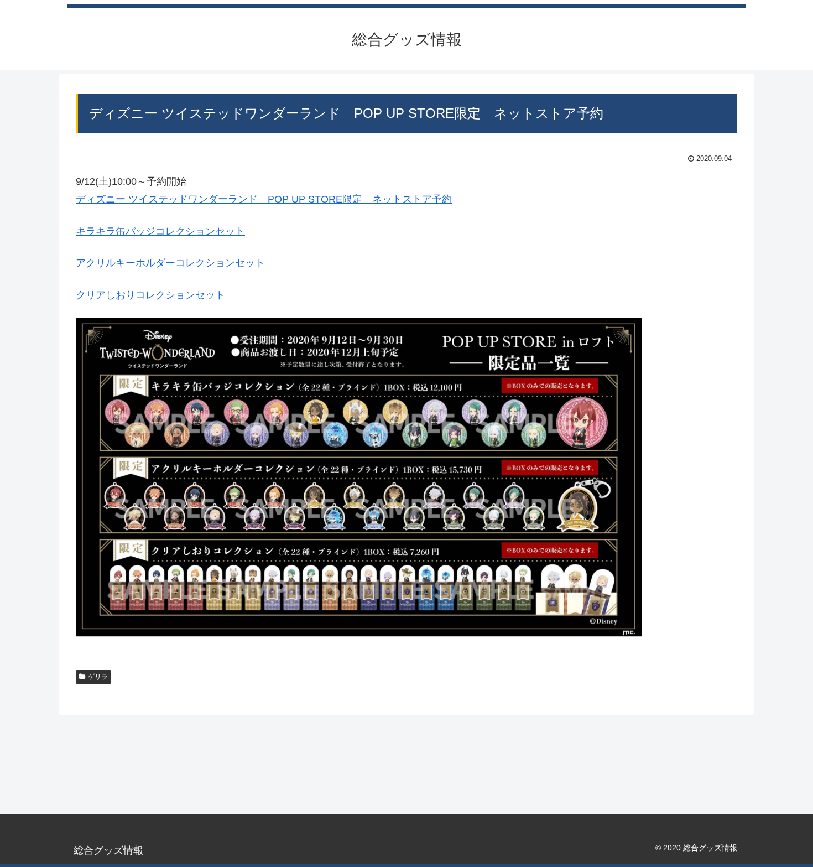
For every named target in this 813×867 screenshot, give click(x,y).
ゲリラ (98, 677)
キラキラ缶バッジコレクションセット (160, 231)
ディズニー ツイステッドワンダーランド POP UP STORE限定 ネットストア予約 (264, 199)
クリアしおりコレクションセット (150, 294)
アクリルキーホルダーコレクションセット (170, 262)
